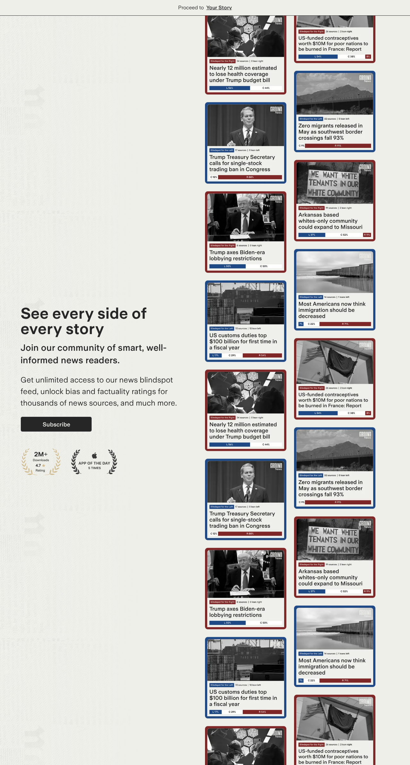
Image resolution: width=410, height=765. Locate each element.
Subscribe (56, 424)
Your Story (219, 7)
